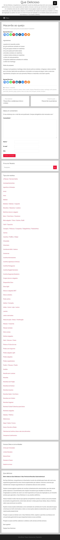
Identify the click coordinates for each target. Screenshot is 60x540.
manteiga (46, 89)
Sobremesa (6, 419)
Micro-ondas (6, 332)
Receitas (5, 377)
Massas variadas (7, 328)
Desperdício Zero (8, 282)
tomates (43, 91)
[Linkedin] (16, 34)
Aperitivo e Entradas (9, 187)
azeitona (10, 89)
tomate (39, 91)
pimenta (11, 91)
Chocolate (6, 241)
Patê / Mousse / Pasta (9, 340)
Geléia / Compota (8, 303)
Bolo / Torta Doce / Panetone (11, 216)
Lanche (5, 311)
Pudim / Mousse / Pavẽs (10, 365)
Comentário (7, 118)
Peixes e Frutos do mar (9, 344)
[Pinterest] (13, 34)
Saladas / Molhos (8, 415)
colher (23, 89)
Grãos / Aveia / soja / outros (11, 307)
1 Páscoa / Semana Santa (10, 179)
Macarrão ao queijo (39, 89)
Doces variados (7, 295)
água (6, 89)
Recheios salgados (8, 410)
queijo (15, 91)
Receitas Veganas (8, 402)
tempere (34, 91)
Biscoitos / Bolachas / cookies (12, 208)
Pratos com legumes (9, 348)
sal (25, 91)
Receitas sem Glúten (9, 398)
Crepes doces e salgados (10, 278)
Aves (4, 195)
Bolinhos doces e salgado (10, 212)
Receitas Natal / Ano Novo (10, 394)
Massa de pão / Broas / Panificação (13, 319)
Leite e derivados (8, 315)
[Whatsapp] (10, 34)
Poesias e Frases (8, 460)
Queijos (5, 369)
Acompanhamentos (8, 183)
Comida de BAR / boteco (10, 249)
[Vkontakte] (22, 34)
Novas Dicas (6, 456)
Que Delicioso (30, 2)
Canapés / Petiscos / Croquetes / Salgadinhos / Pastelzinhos (21, 228)
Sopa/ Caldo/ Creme (9, 423)
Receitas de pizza (8, 390)
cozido (27, 89)
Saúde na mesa (7, 464)
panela (54, 89)
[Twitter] (7, 34)
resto (22, 91)
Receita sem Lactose (9, 373)
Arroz (4, 191)
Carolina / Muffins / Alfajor (10, 237)
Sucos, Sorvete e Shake (10, 427)
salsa (27, 91)
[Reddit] (25, 34)
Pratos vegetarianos (9, 361)
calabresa (15, 89)
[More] (28, 34)
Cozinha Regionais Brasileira (11, 274)
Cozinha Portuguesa (9, 266)
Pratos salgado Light (9, 352)
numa (51, 89)
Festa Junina (6, 299)
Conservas (6, 253)
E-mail (5, 146)
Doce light (6, 286)
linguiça (32, 89)
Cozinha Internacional (9, 257)
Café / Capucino (8, 224)
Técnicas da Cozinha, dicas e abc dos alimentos (16, 431)
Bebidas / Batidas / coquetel (11, 204)
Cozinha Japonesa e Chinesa (11, 261)
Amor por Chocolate (9, 448)
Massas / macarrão (10, 87)
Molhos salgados (8, 336)
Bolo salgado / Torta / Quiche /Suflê (13, 220)
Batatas (5, 199)
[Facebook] (4, 34)
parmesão (5, 91)
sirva (30, 91)
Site (4, 151)
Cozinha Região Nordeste (10, 270)
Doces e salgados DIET (9, 290)
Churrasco (6, 245)
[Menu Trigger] (55, 3)
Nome (5, 141)
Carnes (5, 232)
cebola (20, 89)
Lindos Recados (7, 452)
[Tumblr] (19, 34)
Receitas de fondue (8, 386)
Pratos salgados (7, 357)
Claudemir (31, 28)
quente (19, 91)
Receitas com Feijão (9, 381)
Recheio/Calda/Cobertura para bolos (14, 406)
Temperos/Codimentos (10, 435)
